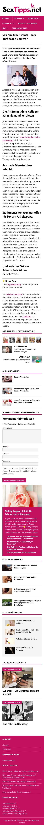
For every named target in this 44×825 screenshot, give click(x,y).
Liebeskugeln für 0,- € (12, 808)
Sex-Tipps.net (25, 820)
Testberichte (7, 23)
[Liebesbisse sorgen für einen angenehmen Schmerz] (7, 591)
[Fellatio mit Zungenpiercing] (10, 641)
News (4, 28)
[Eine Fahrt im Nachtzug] (22, 711)
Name (4, 446)
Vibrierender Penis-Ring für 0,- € (15, 814)
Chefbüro (26, 316)
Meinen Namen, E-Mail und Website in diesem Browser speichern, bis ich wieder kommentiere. (19, 471)
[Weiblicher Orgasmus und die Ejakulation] (7, 579)
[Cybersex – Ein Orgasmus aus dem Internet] (22, 677)
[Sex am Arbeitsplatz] (7, 379)
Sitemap (5, 745)
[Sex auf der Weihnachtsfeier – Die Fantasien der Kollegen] (7, 402)
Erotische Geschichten (27, 23)
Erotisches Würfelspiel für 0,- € (15, 811)
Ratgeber (18, 18)
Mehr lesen (33, 532)
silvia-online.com (8, 760)
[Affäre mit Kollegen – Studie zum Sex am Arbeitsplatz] (7, 391)
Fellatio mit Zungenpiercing (26, 639)
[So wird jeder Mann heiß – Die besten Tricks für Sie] (10, 632)
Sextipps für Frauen (12, 612)
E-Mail (5, 454)
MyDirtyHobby (14, 284)
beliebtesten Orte (14, 294)
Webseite (6, 461)
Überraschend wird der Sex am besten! (21, 552)
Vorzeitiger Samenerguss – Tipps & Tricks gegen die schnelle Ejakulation (27, 603)
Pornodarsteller (19, 28)
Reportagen (33, 18)
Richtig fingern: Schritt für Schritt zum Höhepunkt (20, 771)
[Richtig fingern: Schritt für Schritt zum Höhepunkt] (22, 505)
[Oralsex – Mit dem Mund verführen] (10, 623)
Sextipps (5, 18)
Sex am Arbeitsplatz (21, 377)
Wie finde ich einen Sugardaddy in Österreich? (19, 781)
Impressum (6, 749)
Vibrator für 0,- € (10, 803)
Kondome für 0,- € (10, 806)
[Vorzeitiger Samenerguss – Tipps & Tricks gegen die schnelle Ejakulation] (7, 602)
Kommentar (7, 428)
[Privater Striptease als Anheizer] (10, 650)
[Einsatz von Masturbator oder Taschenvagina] (7, 568)
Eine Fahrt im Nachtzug (15, 724)
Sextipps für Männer (12, 560)
